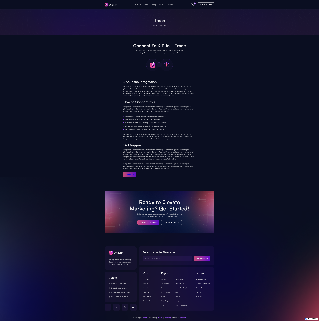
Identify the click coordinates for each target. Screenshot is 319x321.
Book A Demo (147, 296)
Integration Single (181, 288)
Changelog (200, 288)
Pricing (163, 288)
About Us (146, 288)
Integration (162, 25)
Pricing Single (165, 292)
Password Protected (203, 283)
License (198, 292)
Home (155, 25)
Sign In (177, 296)
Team (163, 305)
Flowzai (160, 318)
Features (146, 292)
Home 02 (146, 283)
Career (163, 279)
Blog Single (165, 301)
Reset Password (181, 305)
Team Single (179, 279)
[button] (138, 5)
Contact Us (147, 301)
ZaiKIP (145, 318)
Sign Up (178, 292)
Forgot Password (181, 301)
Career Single (165, 283)
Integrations (179, 283)
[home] (111, 5)
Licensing (167, 318)
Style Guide (200, 296)
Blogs (163, 296)
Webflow (183, 318)
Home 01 (146, 279)
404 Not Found (201, 279)
